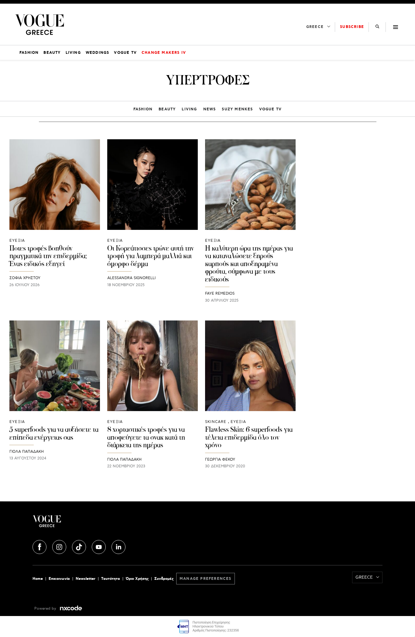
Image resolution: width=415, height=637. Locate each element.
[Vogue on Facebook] (40, 546)
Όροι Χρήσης (137, 578)
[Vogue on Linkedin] (118, 546)
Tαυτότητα (110, 578)
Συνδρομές (163, 578)
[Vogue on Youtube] (99, 546)
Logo (91, 523)
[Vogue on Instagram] (59, 546)
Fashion (143, 109)
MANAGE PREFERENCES (206, 578)
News (209, 109)
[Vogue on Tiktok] (79, 546)
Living (189, 109)
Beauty (167, 109)
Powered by (45, 608)
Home (38, 578)
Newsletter (85, 578)
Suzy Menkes (237, 109)
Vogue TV (270, 109)
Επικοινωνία (59, 578)
